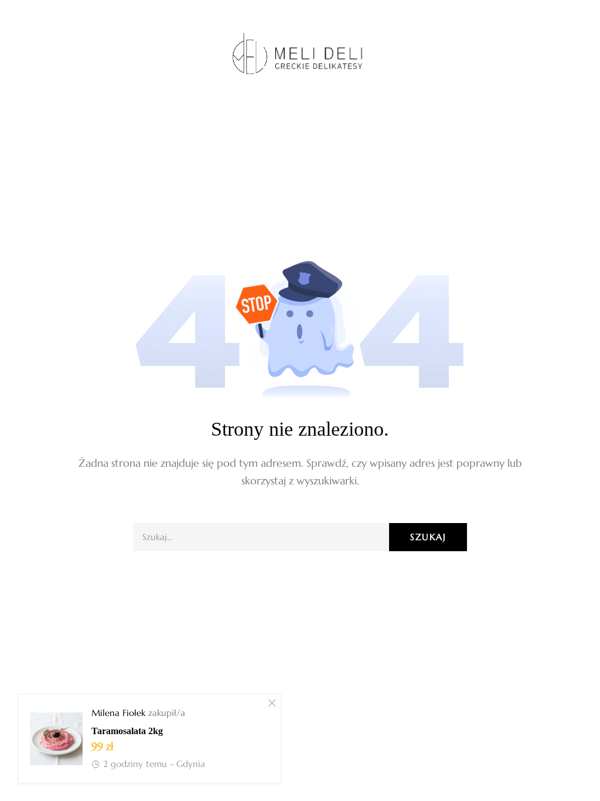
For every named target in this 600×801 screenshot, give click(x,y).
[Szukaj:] (300, 536)
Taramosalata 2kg (127, 731)
